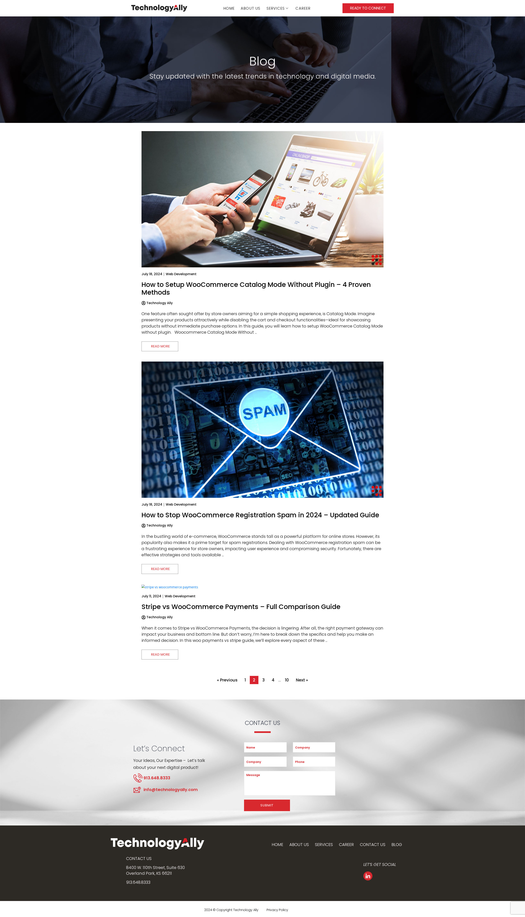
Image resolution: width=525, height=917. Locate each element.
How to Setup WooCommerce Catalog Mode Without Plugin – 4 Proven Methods (256, 288)
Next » (302, 680)
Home (229, 8)
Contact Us (372, 844)
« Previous (227, 680)
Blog (396, 844)
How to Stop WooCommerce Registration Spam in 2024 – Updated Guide (260, 515)
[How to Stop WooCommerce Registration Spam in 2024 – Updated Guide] (262, 429)
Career (303, 8)
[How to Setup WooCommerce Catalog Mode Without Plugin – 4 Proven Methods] (262, 199)
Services (276, 8)
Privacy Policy (277, 910)
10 (287, 680)
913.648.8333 (138, 882)
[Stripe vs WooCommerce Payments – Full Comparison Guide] (170, 586)
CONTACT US (139, 858)
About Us (250, 8)
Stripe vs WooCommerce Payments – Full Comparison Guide (241, 606)
